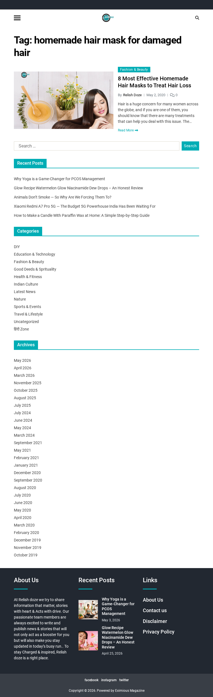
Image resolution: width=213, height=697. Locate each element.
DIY (17, 247)
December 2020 (27, 472)
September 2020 (28, 480)
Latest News (25, 291)
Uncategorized (26, 321)
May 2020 (22, 510)
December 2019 (27, 540)
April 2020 (22, 517)
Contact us (155, 610)
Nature (20, 299)
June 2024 (23, 420)
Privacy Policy (158, 632)
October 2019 (25, 555)
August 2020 (25, 487)
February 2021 (26, 458)
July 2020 (22, 495)
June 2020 (23, 502)
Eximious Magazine (129, 691)
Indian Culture (26, 284)
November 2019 (27, 547)
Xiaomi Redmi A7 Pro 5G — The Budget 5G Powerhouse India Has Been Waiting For (85, 206)
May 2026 (22, 360)
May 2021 (22, 450)
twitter (124, 680)
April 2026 (22, 368)
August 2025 (25, 398)
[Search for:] (95, 147)
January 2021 (26, 465)
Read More (126, 130)
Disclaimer (155, 621)
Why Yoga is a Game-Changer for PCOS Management (59, 179)
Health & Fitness (28, 276)
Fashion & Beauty (134, 70)
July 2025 (22, 405)
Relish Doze (132, 95)
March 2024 (24, 435)
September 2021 (28, 443)
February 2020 (26, 532)
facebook (91, 680)
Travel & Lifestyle (28, 314)
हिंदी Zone (21, 329)
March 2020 (24, 525)
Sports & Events (27, 306)
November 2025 (27, 383)
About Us (153, 600)
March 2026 (24, 375)
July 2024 (22, 413)
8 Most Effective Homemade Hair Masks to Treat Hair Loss (154, 82)
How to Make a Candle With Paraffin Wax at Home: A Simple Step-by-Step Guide (81, 215)
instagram (108, 680)
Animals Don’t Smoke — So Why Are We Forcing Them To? (62, 197)
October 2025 (25, 390)
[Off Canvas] (17, 18)
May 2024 (22, 428)
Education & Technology (34, 254)
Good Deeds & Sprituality (35, 269)
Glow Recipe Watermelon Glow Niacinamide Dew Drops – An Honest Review (78, 188)
